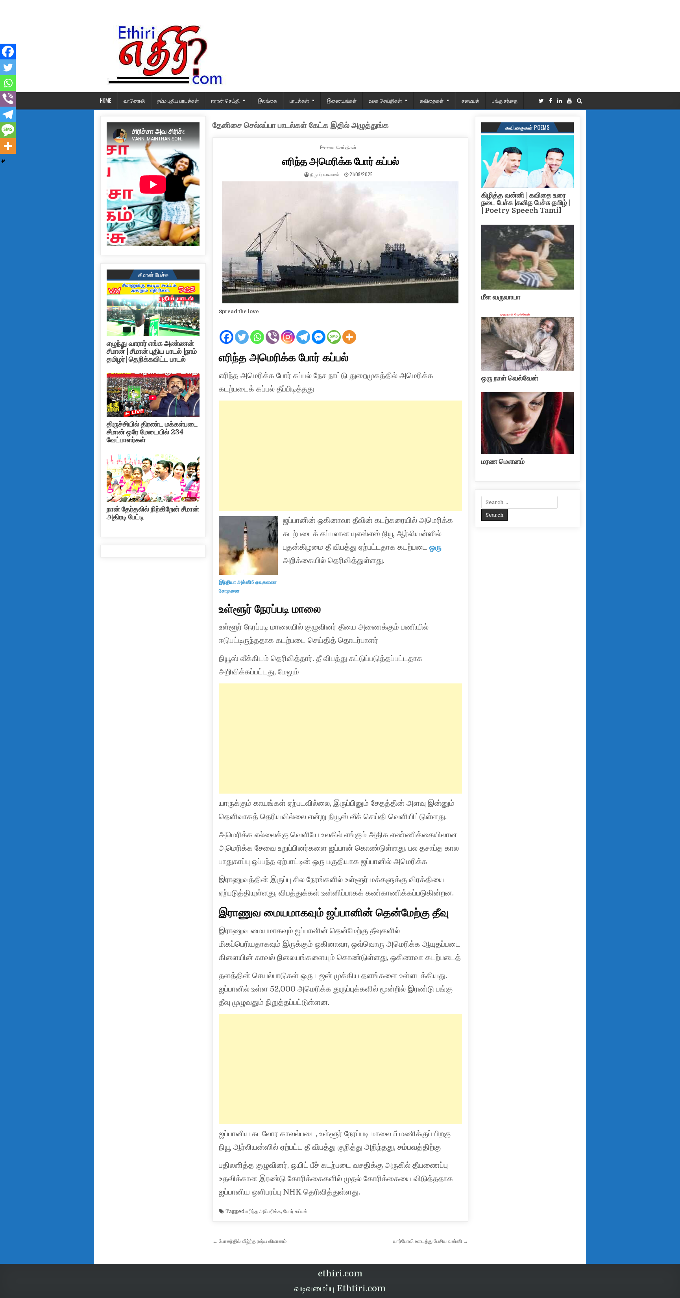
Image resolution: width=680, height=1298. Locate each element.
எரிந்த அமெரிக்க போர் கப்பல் (340, 161)
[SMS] (334, 330)
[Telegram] (303, 330)
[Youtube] (569, 101)
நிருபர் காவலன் (324, 174)
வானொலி (134, 100)
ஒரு (435, 547)
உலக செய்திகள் (385, 100)
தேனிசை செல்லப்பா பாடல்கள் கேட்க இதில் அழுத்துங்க (301, 125)
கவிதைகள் (431, 100)
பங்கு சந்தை (504, 100)
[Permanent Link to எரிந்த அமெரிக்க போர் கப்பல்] (340, 242)
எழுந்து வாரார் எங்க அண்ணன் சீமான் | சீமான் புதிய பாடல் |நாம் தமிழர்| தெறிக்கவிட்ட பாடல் (152, 351)
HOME (105, 100)
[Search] (579, 101)
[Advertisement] (340, 456)
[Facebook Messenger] (318, 330)
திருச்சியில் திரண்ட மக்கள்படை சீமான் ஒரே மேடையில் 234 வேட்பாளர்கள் (152, 432)
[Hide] (3, 161)
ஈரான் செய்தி (225, 100)
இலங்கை (267, 100)
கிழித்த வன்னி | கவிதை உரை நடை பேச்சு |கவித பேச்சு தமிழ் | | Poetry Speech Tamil (526, 203)
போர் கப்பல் (295, 1211)
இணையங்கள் (342, 100)
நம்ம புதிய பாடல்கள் (178, 100)
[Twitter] (541, 101)
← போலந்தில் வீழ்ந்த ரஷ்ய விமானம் (249, 1241)
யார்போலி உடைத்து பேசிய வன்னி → (430, 1241)
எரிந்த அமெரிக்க (263, 1211)
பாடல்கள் (299, 100)
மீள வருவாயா (501, 297)
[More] (349, 330)
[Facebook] (550, 101)
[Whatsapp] (257, 330)
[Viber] (272, 330)
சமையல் (470, 100)
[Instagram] (288, 330)
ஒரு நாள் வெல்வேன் (509, 378)
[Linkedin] (559, 101)
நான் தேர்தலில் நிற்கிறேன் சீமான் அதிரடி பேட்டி (153, 513)
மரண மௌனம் (503, 461)
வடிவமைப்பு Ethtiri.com (340, 1288)
